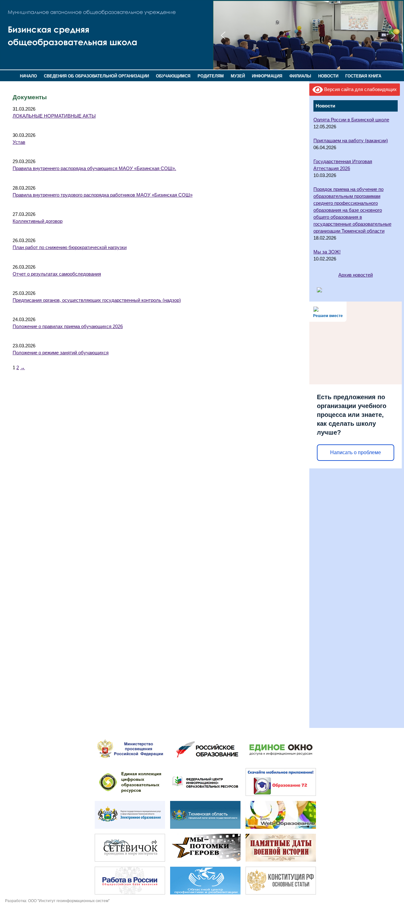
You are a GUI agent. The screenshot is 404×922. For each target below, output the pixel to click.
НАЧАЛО (28, 76)
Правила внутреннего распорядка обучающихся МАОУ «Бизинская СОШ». (94, 168)
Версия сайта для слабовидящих (360, 89)
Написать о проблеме (355, 452)
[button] (223, 35)
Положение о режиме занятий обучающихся (61, 352)
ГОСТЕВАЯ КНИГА (363, 76)
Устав (19, 142)
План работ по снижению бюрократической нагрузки (70, 247)
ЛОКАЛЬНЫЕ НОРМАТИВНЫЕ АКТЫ (54, 116)
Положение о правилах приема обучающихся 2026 (68, 326)
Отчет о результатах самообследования (57, 274)
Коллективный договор (37, 221)
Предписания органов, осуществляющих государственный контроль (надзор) (97, 300)
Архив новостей (355, 275)
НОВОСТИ (328, 76)
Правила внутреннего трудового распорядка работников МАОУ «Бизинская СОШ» (103, 195)
